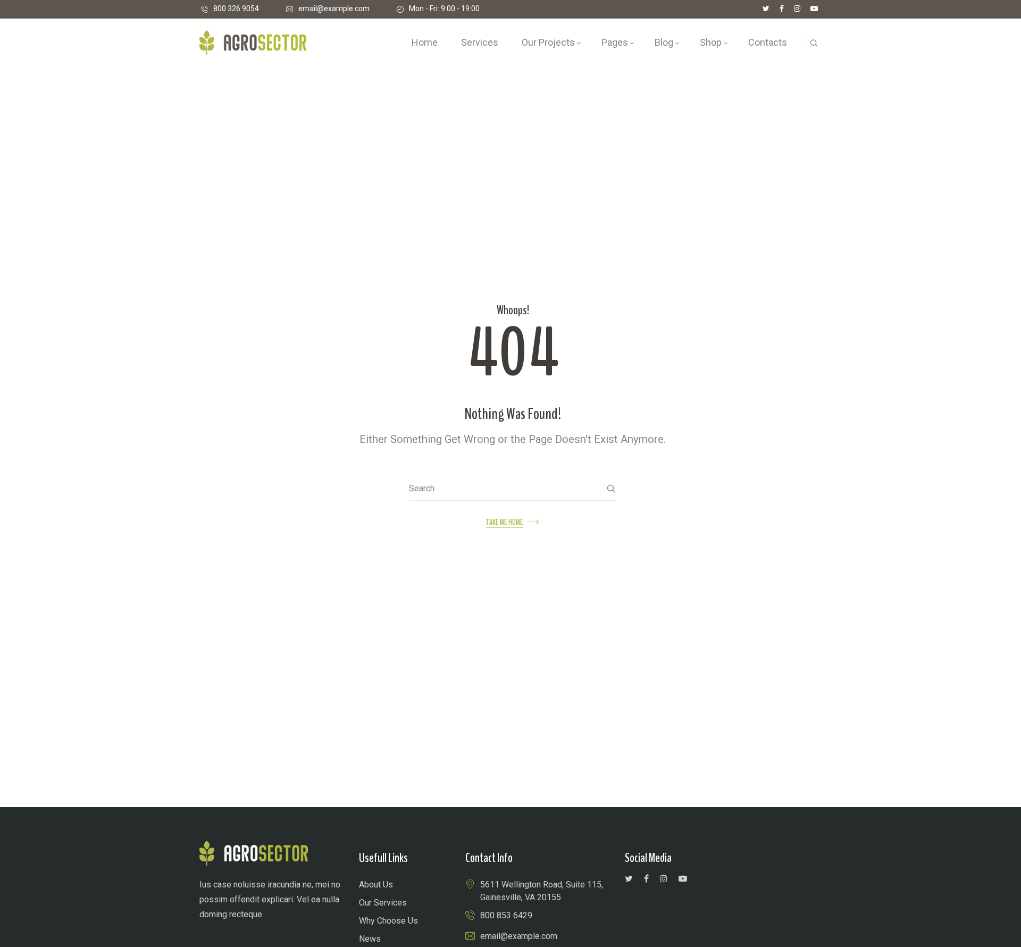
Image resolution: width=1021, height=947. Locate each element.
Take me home (504, 522)
